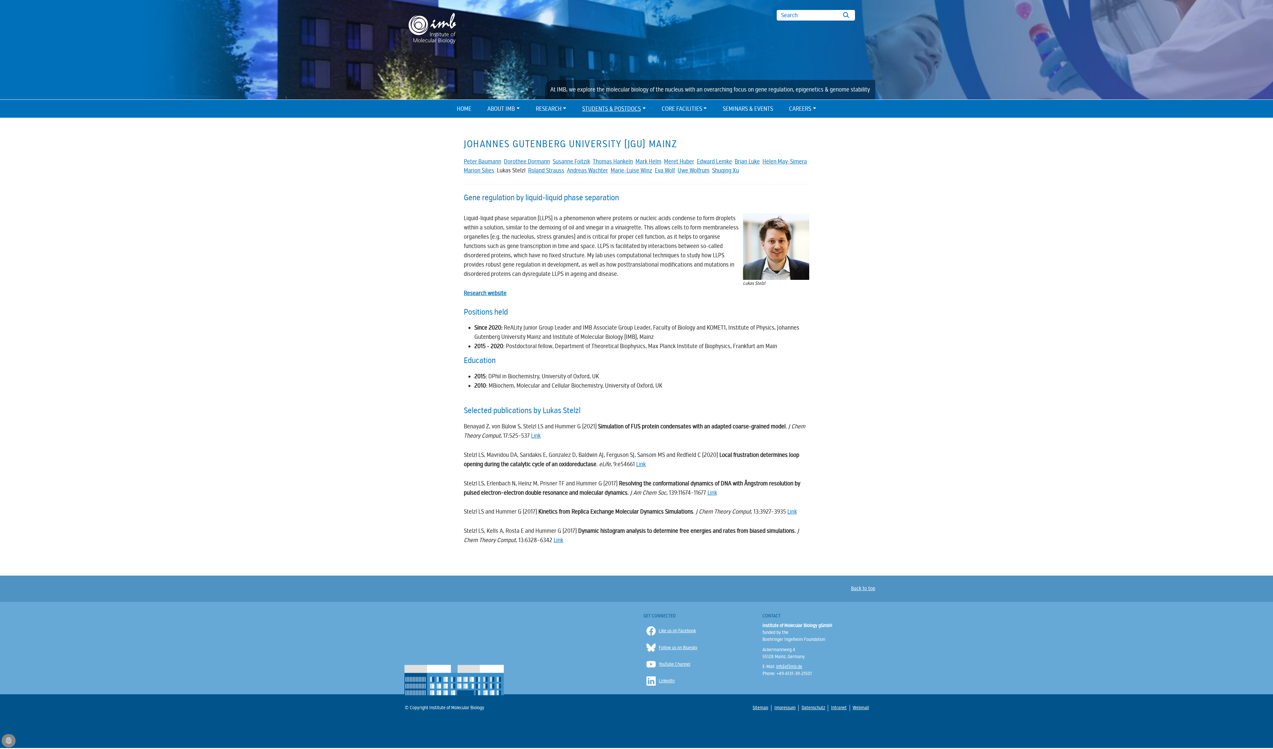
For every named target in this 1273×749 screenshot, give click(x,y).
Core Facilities (682, 108)
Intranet (838, 707)
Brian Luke (747, 161)
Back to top (863, 588)
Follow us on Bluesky (678, 648)
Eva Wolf (665, 170)
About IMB (501, 108)
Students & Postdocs (611, 108)
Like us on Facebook (677, 631)
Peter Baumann (482, 161)
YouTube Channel (674, 664)
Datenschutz (813, 708)
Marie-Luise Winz (631, 170)
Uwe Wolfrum (693, 170)
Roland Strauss (546, 170)
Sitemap (760, 707)
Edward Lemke (714, 161)
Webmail (860, 707)
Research (549, 108)
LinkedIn (667, 681)
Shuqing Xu (725, 170)
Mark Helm (648, 161)
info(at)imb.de (789, 666)
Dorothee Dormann (527, 161)
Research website (485, 293)
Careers (800, 108)
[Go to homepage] (432, 27)
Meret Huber (679, 161)
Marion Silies (479, 170)
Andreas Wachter (587, 170)
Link (536, 435)
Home (464, 108)
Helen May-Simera (784, 161)
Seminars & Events (748, 108)
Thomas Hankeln (613, 161)
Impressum (784, 708)
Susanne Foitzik (571, 161)
